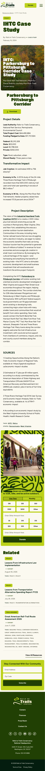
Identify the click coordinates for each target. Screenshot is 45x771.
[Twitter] (15, 733)
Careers (22, 710)
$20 (9, 526)
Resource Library (8, 13)
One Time (13, 499)
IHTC (10, 423)
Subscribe (22, 683)
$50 (35, 504)
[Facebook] (10, 733)
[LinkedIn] (29, 733)
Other (36, 509)
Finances (22, 715)
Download (13, 111)
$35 (22, 504)
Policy (15, 423)
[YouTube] (24, 733)
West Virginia (26, 426)
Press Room (22, 721)
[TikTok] (34, 733)
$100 (9, 509)
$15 (36, 521)
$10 (22, 521)
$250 (22, 509)
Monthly (32, 499)
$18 (9, 504)
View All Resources (33, 655)
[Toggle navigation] (41, 5)
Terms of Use (17, 767)
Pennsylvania (14, 426)
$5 (9, 521)
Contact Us (22, 726)
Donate (30, 5)
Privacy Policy (27, 767)
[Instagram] (20, 733)
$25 (22, 526)
